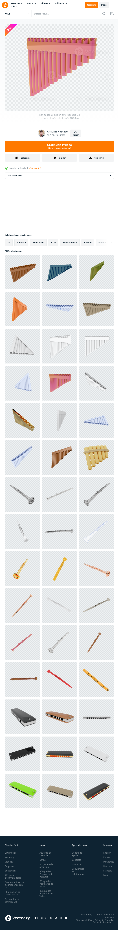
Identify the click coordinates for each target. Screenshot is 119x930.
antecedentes (69, 241)
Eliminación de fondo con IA (12, 892)
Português (106, 860)
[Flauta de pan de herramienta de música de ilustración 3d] (96, 456)
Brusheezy (10, 851)
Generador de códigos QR (12, 899)
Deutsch (105, 864)
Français (105, 869)
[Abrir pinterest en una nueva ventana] (51, 917)
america (21, 241)
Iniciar (104, 5)
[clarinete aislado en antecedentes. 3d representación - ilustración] (22, 493)
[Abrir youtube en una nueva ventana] (66, 917)
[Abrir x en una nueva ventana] (61, 917)
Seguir (76, 135)
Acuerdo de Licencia (45, 852)
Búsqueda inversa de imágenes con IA (14, 883)
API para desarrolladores (13, 875)
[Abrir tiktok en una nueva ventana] (56, 917)
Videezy (9, 860)
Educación (10, 869)
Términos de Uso (104, 918)
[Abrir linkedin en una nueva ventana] (46, 917)
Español (105, 855)
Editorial (59, 3)
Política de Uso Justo (99, 922)
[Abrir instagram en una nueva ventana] (41, 917)
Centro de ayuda (75, 852)
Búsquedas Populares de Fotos (45, 882)
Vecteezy (9, 855)
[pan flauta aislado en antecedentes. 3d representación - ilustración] (22, 270)
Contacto (74, 858)
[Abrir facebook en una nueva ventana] (36, 917)
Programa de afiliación (45, 864)
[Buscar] (104, 13)
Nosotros (74, 862)
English (105, 851)
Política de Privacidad (102, 920)
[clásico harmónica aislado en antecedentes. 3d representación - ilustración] (22, 715)
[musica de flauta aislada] (96, 678)
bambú (88, 241)
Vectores (15, 3)
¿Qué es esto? (35, 168)
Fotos (30, 3)
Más (13, 6)
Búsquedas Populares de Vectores (45, 873)
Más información (15, 174)
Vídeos (44, 3)
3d (8, 241)
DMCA (42, 858)
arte (53, 241)
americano (38, 241)
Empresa (9, 864)
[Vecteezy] (5, 5)
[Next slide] (107, 241)
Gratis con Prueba (59, 146)
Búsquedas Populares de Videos (45, 892)
